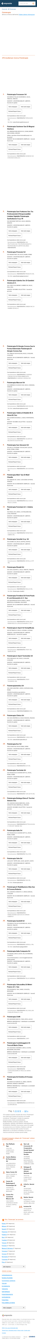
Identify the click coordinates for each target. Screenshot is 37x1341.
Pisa (3, 1262)
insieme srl (27, 1206)
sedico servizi (28, 1197)
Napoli (4, 1229)
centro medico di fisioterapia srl (11, 1159)
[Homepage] (6, 4)
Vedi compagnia (12, 106)
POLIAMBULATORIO (8, 1303)
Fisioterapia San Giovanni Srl (18, 445)
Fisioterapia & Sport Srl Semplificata (20, 628)
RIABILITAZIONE (7, 1278)
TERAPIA (5, 1289)
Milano (4, 1226)
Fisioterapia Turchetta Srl (16, 770)
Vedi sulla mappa (25, 106)
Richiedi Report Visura (14, 111)
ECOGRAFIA (6, 1286)
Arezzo (4, 1254)
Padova (4, 1234)
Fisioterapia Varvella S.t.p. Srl (18, 539)
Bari (3, 1237)
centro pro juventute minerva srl (10, 1197)
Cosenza (5, 1259)
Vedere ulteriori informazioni (27, 14)
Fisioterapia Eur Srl (14, 744)
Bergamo (5, 1256)
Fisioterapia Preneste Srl (16, 252)
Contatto (4, 1332)
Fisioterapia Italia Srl (14, 830)
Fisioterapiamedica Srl (15, 686)
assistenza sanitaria (8, 1280)
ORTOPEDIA (6, 1291)
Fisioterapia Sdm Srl (14, 858)
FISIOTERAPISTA (7, 1294)
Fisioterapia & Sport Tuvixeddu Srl (20, 656)
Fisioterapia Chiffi (13, 1017)
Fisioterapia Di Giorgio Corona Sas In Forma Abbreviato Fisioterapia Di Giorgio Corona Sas (21, 348)
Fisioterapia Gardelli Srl (15, 921)
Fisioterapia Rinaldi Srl (15, 567)
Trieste (4, 1243)
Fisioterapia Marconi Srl (16, 382)
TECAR (4, 1283)
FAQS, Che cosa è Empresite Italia (10, 1327)
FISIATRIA (5, 1300)
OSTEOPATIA (6, 1297)
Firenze (4, 1245)
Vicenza (4, 1251)
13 (25, 1111)
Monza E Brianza (7, 1248)
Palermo (4, 1232)
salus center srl (11, 1172)
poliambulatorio (7, 1275)
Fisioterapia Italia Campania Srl (18, 951)
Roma (4, 1223)
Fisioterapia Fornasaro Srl (17, 94)
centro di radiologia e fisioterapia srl (11, 1183)
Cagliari (4, 1240)
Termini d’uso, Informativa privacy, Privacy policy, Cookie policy (16, 1330)
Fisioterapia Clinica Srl (15, 715)
